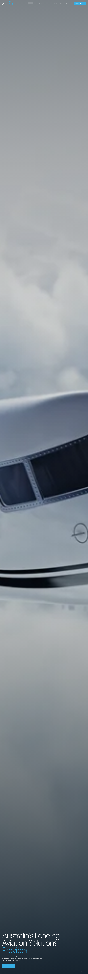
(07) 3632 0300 (70, 3)
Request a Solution (79, 3)
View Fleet (20, 966)
